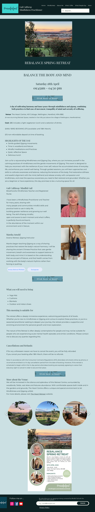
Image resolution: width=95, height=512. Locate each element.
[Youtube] (21, 504)
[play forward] (89, 413)
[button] (20, 413)
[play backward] (6, 413)
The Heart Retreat (38, 394)
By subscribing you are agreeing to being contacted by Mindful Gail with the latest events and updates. (61, 499)
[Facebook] (16, 504)
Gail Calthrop (26, 7)
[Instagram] (12, 504)
